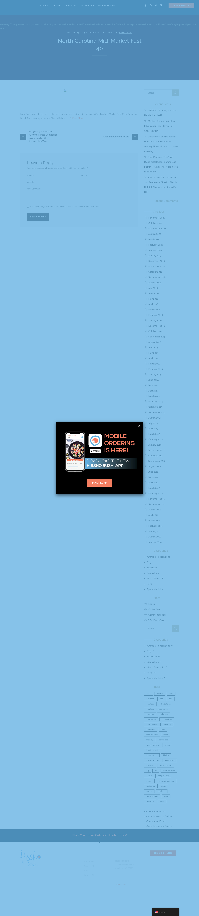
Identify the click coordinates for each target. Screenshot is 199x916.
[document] (99, 458)
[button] (139, 426)
